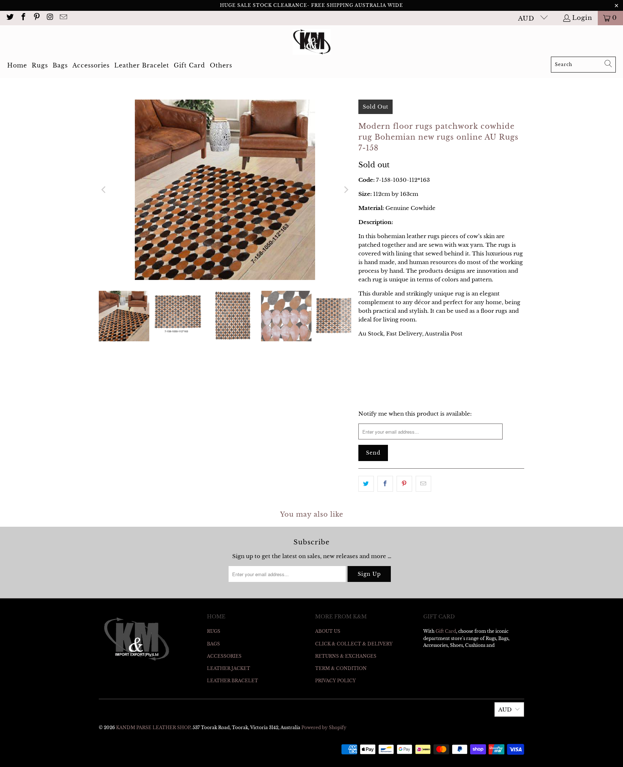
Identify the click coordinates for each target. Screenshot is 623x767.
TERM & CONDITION (341, 668)
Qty (362, 348)
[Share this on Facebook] (385, 484)
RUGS (213, 631)
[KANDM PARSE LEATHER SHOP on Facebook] (23, 18)
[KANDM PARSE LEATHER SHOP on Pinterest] (36, 18)
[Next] (346, 190)
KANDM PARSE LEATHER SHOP (153, 727)
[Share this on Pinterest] (404, 484)
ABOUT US (327, 631)
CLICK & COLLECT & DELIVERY (354, 644)
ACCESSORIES (224, 656)
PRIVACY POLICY (335, 680)
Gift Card (446, 631)
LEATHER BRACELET (232, 680)
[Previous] (104, 190)
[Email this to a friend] (423, 484)
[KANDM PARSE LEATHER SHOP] (312, 43)
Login (582, 18)
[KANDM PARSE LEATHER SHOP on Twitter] (9, 18)
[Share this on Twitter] (366, 484)
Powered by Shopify (323, 727)
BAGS (213, 644)
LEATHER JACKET (228, 668)
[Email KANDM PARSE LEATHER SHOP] (63, 18)
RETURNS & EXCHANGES (345, 656)
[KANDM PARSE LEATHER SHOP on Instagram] (49, 18)
